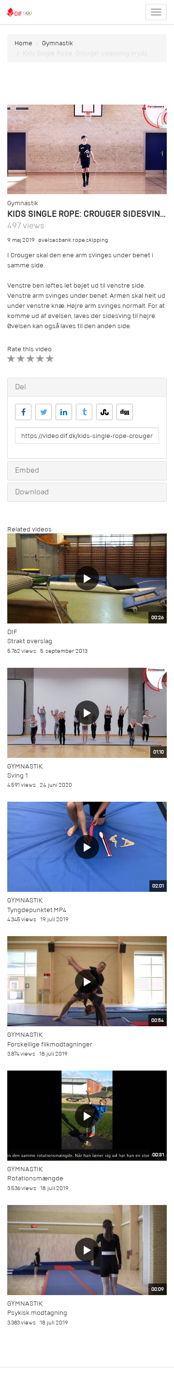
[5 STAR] (50, 359)
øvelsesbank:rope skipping (73, 240)
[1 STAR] (11, 359)
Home (23, 43)
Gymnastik (57, 43)
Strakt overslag (29, 641)
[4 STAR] (40, 359)
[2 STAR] (21, 359)
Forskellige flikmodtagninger (49, 1044)
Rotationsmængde (35, 1178)
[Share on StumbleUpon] (104, 412)
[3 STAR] (31, 359)
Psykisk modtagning (37, 1312)
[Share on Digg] (124, 412)
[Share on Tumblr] (84, 412)
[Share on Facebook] (23, 412)
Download (32, 492)
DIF (12, 631)
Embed (27, 470)
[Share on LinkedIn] (64, 412)
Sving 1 (17, 775)
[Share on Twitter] (43, 412)
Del (20, 387)
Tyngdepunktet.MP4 (36, 909)
